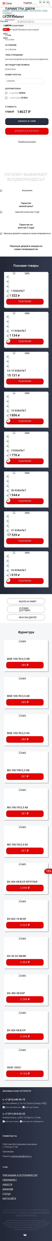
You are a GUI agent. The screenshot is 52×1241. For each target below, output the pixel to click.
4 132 (24, 1073)
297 (24, 776)
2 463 (24, 962)
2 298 (24, 999)
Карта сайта (9, 1198)
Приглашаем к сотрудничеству (20, 1175)
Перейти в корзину (27, 141)
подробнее (24, 301)
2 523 (24, 924)
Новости (7, 1184)
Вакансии (8, 1189)
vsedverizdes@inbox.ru (21, 1156)
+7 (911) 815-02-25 (15, 1113)
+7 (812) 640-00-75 (15, 1099)
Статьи (6, 1194)
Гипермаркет (10, 1180)
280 (24, 664)
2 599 (24, 887)
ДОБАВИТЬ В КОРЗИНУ (27, 131)
